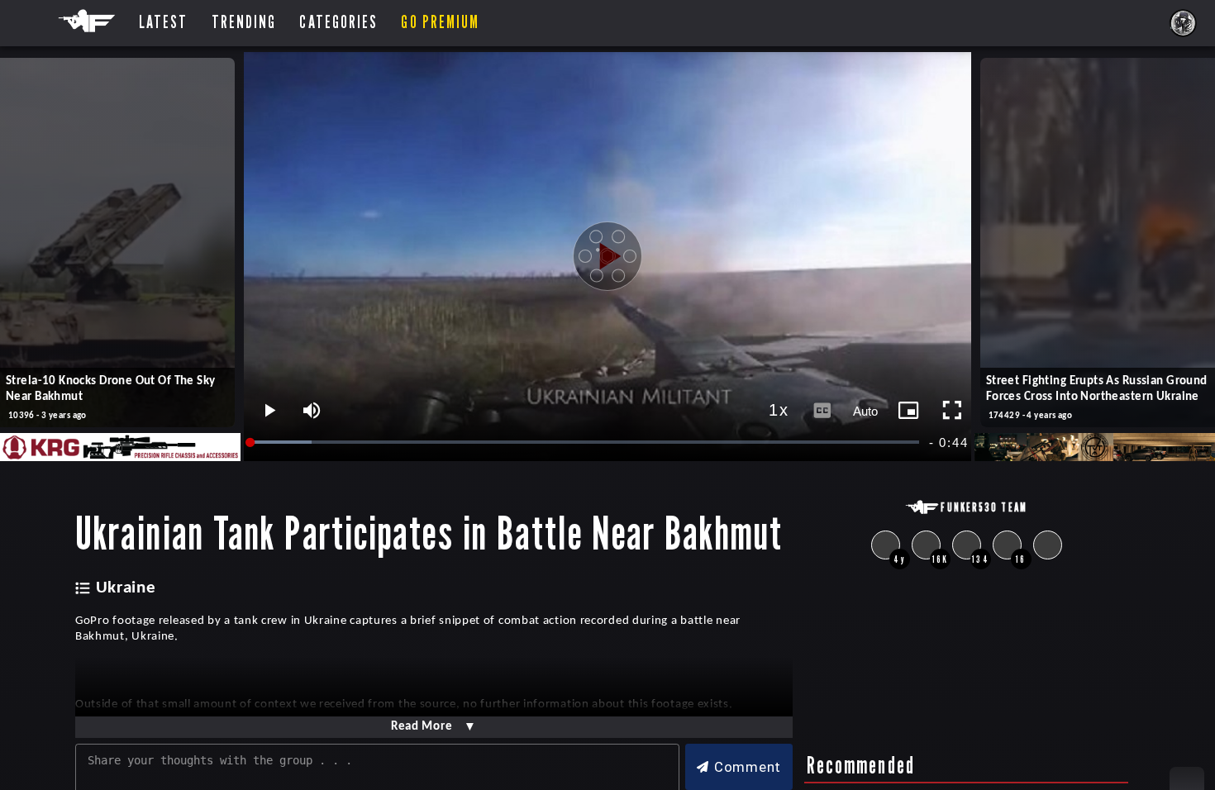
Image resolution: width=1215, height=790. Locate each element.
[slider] (585, 442)
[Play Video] (607, 256)
